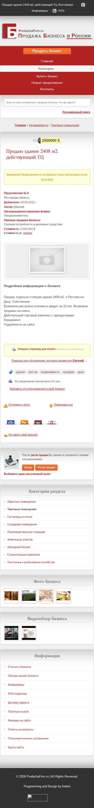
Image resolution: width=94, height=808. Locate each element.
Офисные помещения (21, 501)
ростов (33, 372)
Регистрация (46, 467)
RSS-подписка (17, 693)
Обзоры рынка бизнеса (23, 675)
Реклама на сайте (19, 720)
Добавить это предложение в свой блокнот (37, 388)
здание (20, 372)
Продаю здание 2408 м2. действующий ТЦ (32, 154)
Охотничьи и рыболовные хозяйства (31, 562)
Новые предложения (47, 82)
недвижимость (50, 372)
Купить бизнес (47, 76)
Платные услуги (18, 711)
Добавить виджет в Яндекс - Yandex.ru (52, 421)
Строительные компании (23, 554)
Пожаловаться (63, 404)
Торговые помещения (65, 125)
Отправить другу (19, 404)
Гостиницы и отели (19, 516)
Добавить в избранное (38, 421)
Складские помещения (22, 524)
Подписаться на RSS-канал (24, 421)
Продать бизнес (47, 51)
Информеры (16, 684)
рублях (27, 233)
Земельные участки (20, 539)
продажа (68, 372)
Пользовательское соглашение (28, 738)
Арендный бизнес (19, 547)
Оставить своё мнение (23, 434)
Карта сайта (16, 747)
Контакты (47, 89)
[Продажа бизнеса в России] (47, 31)
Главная (47, 61)
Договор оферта (18, 702)
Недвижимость (38, 125)
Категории (27, 69)
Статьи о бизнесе (19, 667)
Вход (28, 467)
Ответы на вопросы (21, 729)
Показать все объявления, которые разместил (47, 360)
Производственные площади (26, 532)
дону (81, 372)
